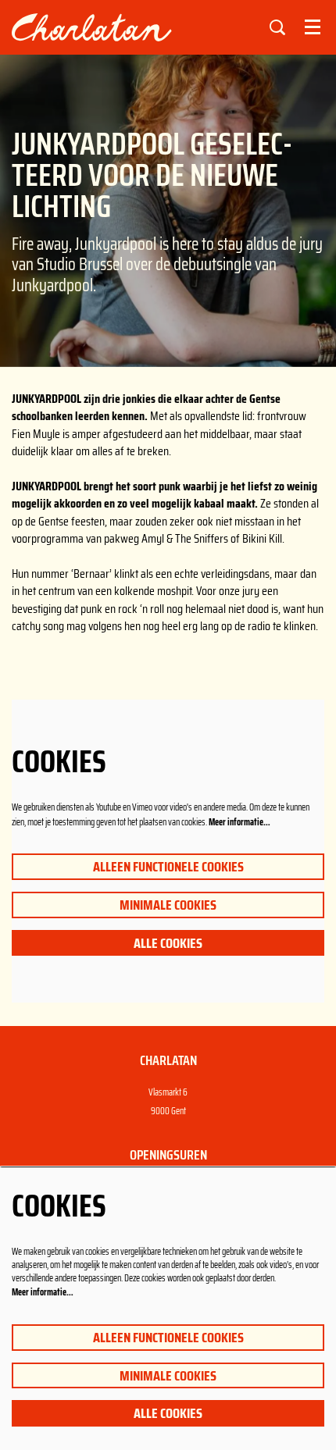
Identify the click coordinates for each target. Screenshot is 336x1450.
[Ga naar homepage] (122, 27)
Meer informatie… (239, 821)
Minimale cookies (168, 905)
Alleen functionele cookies (168, 867)
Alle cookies (168, 943)
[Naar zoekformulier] (277, 27)
